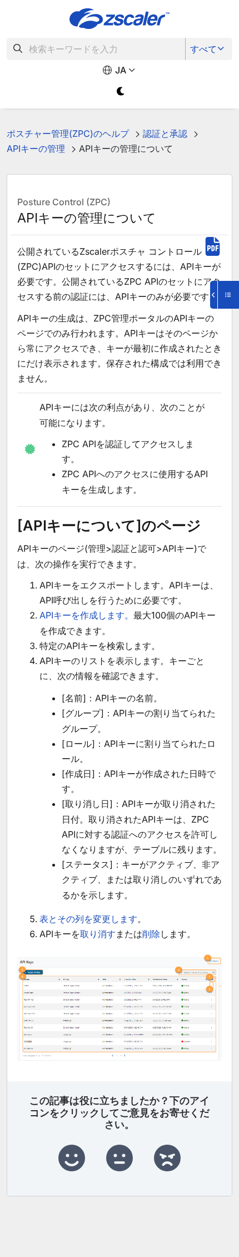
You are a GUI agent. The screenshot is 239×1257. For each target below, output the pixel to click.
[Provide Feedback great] (72, 1158)
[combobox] (96, 49)
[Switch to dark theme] (121, 91)
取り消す (98, 933)
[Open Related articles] (224, 295)
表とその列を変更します (88, 918)
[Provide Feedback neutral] (119, 1158)
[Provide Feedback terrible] (167, 1158)
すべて (203, 49)
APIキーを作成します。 (86, 615)
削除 (151, 933)
